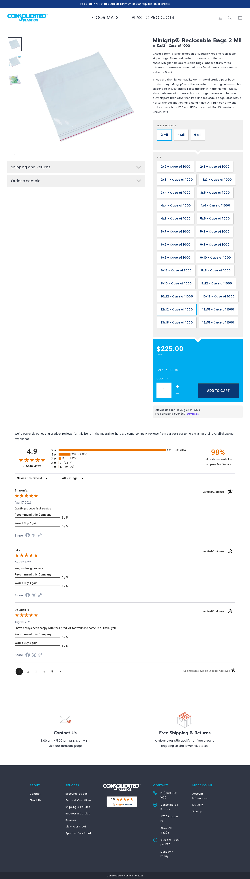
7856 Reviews (36, 466)
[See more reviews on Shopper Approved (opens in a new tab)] (40, 535)
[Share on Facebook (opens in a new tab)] (27, 535)
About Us (35, 800)
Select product (166, 125)
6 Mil (197, 135)
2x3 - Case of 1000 (215, 167)
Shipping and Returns (31, 167)
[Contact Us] (65, 719)
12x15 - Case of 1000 (218, 322)
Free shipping (164, 362)
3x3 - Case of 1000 (217, 180)
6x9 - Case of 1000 (175, 257)
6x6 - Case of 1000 (175, 244)
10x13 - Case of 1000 (219, 296)
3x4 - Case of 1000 (176, 193)
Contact (35, 794)
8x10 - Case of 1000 (176, 283)
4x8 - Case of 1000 (176, 218)
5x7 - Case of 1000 (175, 231)
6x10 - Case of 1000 (215, 257)
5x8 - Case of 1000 (215, 231)
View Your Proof (76, 826)
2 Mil (164, 135)
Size (158, 157)
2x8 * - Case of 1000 (177, 180)
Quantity (162, 378)
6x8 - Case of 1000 (215, 244)
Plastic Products (153, 17)
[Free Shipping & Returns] (185, 719)
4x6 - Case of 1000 (215, 205)
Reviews (71, 820)
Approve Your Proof (78, 833)
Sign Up (197, 811)
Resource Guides (76, 794)
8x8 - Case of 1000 (216, 270)
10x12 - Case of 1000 (177, 296)
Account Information (200, 796)
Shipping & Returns (78, 807)
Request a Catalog (78, 813)
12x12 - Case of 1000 (177, 309)
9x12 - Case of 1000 (216, 283)
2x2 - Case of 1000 (175, 167)
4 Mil (181, 135)
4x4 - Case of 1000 (176, 205)
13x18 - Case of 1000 (177, 322)
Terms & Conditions (78, 800)
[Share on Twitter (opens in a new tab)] (34, 535)
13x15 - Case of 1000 (218, 309)
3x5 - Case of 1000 (215, 193)
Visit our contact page (65, 746)
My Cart (197, 805)
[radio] (125, 450)
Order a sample (25, 180)
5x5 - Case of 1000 (215, 218)
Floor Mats (105, 17)
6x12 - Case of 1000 (176, 270)
